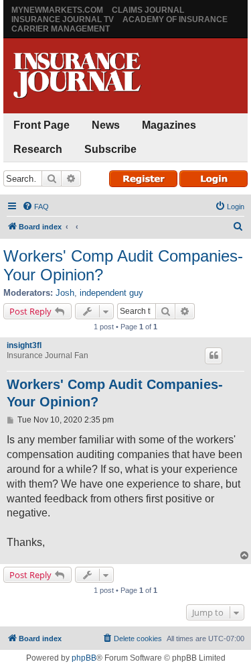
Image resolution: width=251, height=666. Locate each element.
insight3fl (24, 345)
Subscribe (110, 149)
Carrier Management (60, 29)
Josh (65, 293)
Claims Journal (148, 10)
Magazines (169, 125)
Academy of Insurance (175, 19)
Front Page (41, 125)
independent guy (111, 293)
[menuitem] (35, 207)
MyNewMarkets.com (57, 10)
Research (37, 149)
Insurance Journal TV (62, 19)
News (106, 125)
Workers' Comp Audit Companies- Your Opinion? (123, 265)
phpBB (84, 658)
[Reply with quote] (213, 355)
